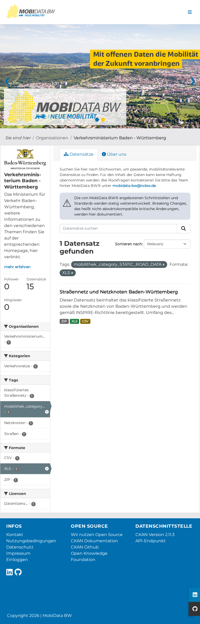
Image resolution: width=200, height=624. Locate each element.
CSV (85, 321)
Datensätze (80, 154)
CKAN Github (85, 547)
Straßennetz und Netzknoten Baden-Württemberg (119, 291)
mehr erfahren (17, 266)
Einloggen (17, 559)
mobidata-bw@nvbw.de (134, 185)
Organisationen (52, 137)
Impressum (18, 553)
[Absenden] (183, 228)
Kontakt (14, 534)
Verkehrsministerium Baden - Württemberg (120, 137)
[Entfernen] (163, 265)
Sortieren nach (128, 244)
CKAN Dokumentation (94, 540)
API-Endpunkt (150, 540)
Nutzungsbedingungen (31, 540)
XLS (74, 321)
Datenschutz (19, 547)
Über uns (116, 154)
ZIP (64, 321)
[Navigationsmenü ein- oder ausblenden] (190, 12)
